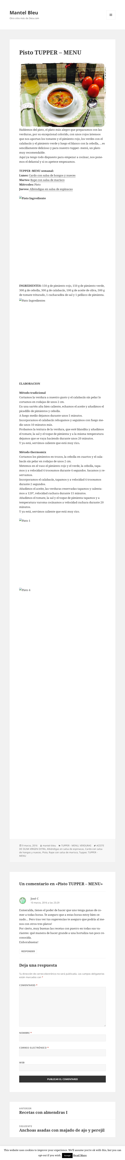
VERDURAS (85, 845)
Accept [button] (67, 1155)
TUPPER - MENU (69, 845)
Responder (28, 951)
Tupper (83, 852)
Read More (80, 1155)
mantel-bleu (49, 845)
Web (22, 1062)
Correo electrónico (34, 1047)
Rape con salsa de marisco (47, 180)
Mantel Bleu (24, 12)
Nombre (25, 1032)
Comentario (28, 985)
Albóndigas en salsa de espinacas (51, 189)
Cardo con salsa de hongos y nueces (52, 175)
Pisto (45, 852)
